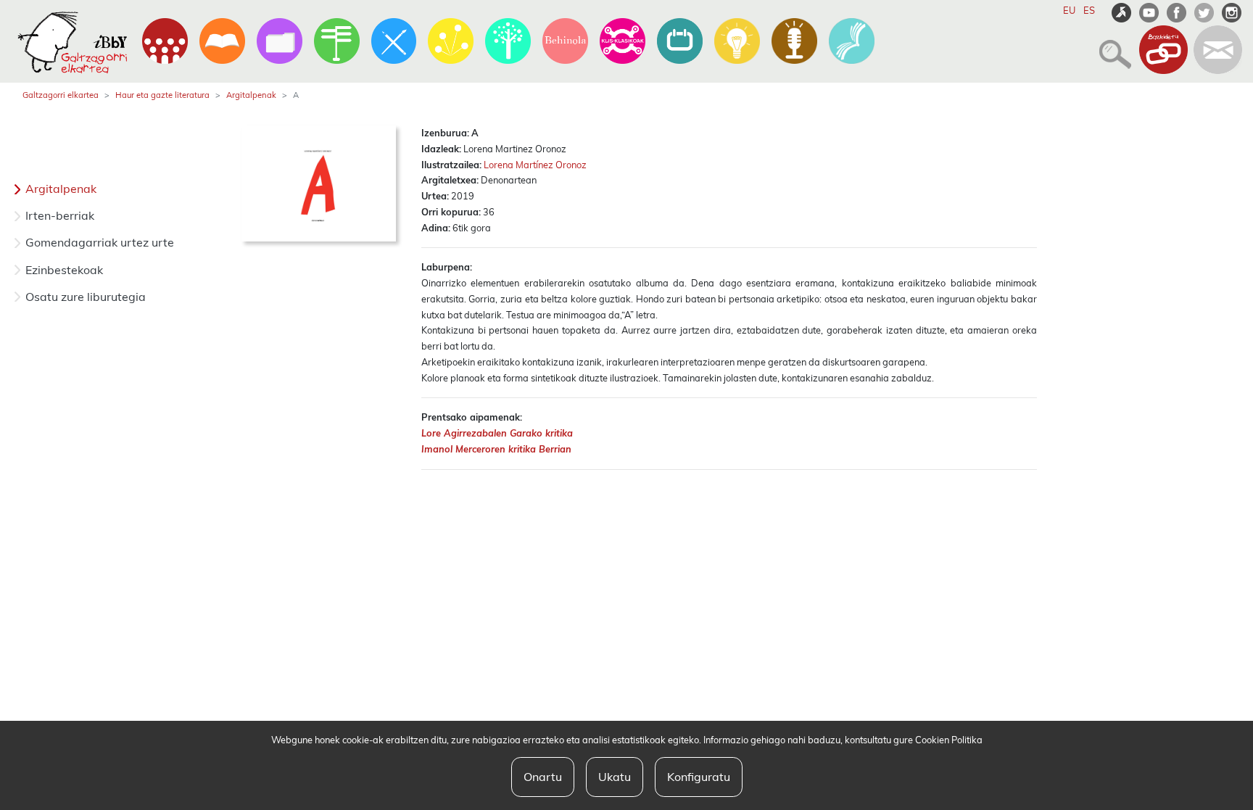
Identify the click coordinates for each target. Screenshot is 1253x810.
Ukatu (614, 776)
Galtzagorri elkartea (60, 95)
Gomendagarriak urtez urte (99, 242)
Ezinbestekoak (64, 270)
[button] (1110, 47)
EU (1069, 10)
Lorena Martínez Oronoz (535, 164)
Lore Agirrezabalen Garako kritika (497, 433)
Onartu (543, 776)
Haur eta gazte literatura (162, 95)
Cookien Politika (949, 739)
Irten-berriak (59, 215)
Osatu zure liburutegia (85, 296)
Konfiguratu (698, 776)
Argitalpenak (251, 95)
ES (1089, 10)
